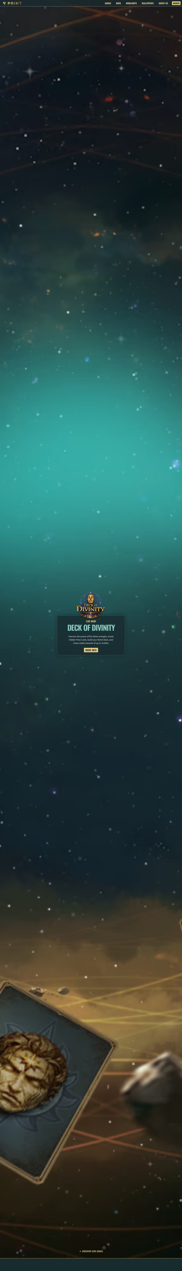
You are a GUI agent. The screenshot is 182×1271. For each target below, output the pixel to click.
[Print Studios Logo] (12, 3)
